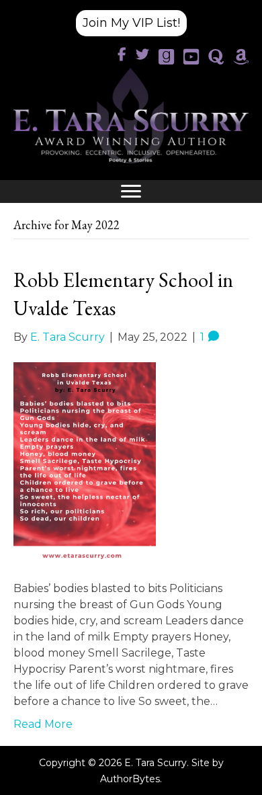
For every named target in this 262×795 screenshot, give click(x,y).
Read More (43, 724)
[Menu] (131, 191)
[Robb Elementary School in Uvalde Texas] (84, 462)
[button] (131, 23)
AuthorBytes (130, 779)
